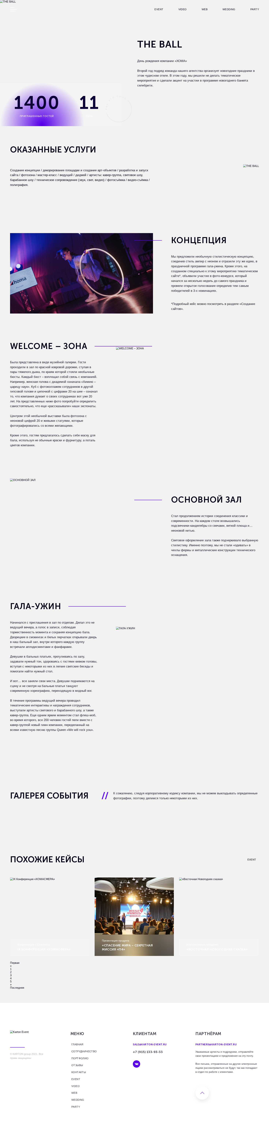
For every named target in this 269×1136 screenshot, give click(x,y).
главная (77, 1044)
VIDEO (182, 9)
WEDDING (229, 9)
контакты (78, 1072)
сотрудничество (84, 1051)
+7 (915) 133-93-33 (148, 1052)
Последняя (17, 987)
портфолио (79, 1058)
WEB (205, 9)
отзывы (77, 1065)
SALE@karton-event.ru (150, 1044)
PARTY (254, 9)
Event (158, 9)
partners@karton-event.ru (216, 1044)
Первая (14, 962)
